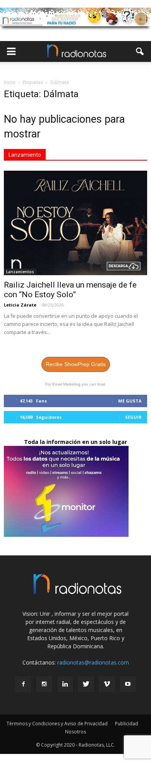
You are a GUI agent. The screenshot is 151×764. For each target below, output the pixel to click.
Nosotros (75, 731)
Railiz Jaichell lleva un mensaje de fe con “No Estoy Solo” (70, 289)
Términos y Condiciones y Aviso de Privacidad (57, 723)
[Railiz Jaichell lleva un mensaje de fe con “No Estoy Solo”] (75, 223)
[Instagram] (44, 684)
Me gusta (130, 401)
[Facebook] (23, 684)
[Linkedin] (65, 684)
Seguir (133, 417)
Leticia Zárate (20, 305)
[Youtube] (128, 684)
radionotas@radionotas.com (93, 662)
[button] (140, 51)
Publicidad (126, 723)
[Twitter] (86, 684)
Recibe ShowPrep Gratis (76, 364)
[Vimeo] (107, 684)
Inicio (9, 82)
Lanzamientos (20, 271)
